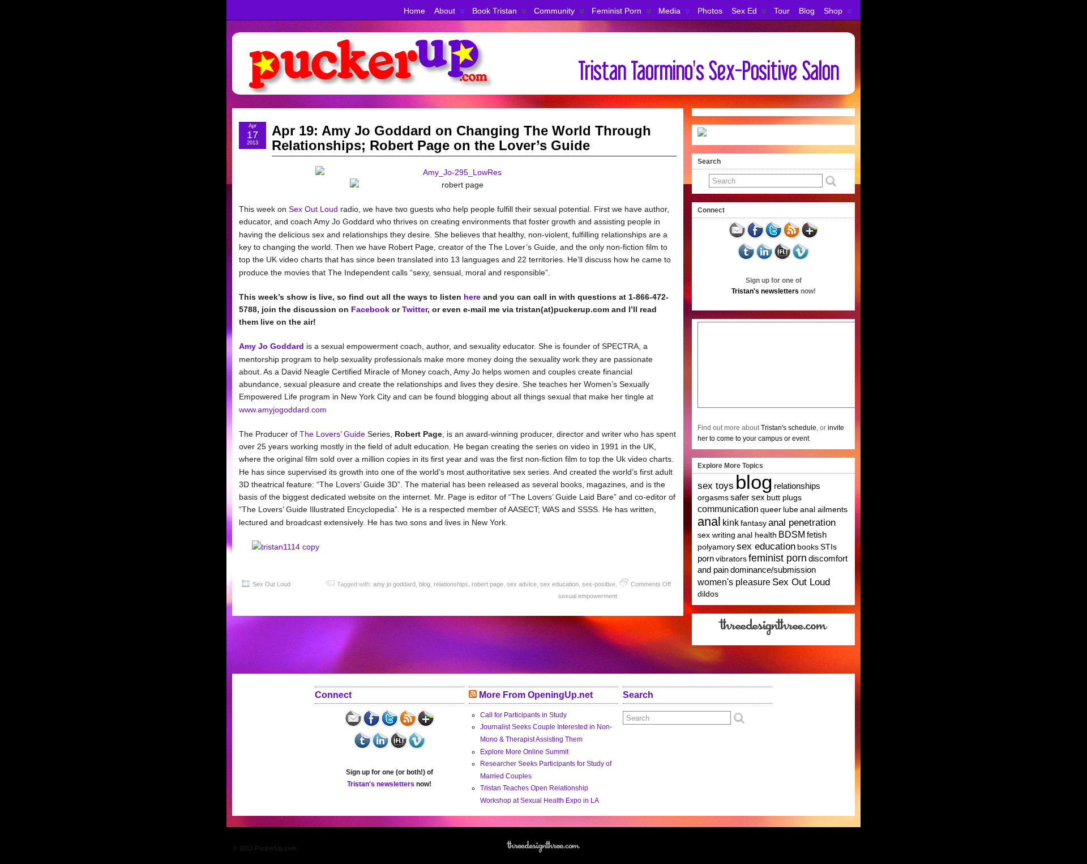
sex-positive (598, 584)
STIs (828, 546)
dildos (707, 593)
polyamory (716, 546)
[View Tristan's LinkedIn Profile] (764, 258)
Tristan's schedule (788, 428)
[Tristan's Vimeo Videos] (800, 258)
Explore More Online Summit (524, 752)
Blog (807, 10)
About (444, 10)
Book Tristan (494, 10)
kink (730, 522)
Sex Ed (744, 10)
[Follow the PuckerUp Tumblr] (746, 258)
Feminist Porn (616, 10)
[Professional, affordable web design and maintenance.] (773, 635)
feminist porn (777, 558)
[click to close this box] (847, 161)
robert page (487, 584)
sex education (559, 584)
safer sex (747, 497)
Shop (833, 10)
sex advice (522, 584)
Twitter (414, 309)
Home (414, 10)
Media (669, 10)
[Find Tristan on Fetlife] (782, 258)
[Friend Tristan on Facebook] (755, 237)
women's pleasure (734, 582)
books (808, 546)
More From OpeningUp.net (536, 695)
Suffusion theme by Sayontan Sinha (805, 848)
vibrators (731, 558)
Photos (709, 10)
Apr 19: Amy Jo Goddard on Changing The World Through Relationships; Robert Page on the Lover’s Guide (461, 138)
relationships (451, 584)
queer (770, 509)
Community (554, 10)
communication (728, 509)
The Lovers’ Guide (332, 434)
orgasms (713, 497)
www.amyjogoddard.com (283, 409)
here (472, 296)
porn (705, 558)
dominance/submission (773, 569)
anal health (757, 534)
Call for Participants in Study (523, 715)
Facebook (370, 309)
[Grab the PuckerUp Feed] (791, 237)
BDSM (791, 534)
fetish (817, 534)
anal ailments (824, 509)
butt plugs (784, 497)
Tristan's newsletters (765, 291)
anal (709, 521)
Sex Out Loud (313, 209)
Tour (782, 10)
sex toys (715, 485)
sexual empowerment (587, 596)
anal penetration (802, 522)
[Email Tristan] (737, 237)
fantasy (754, 522)
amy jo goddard (394, 584)
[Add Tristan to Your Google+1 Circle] (810, 237)
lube (790, 509)
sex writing (716, 534)
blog (424, 584)
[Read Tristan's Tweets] (773, 237)
